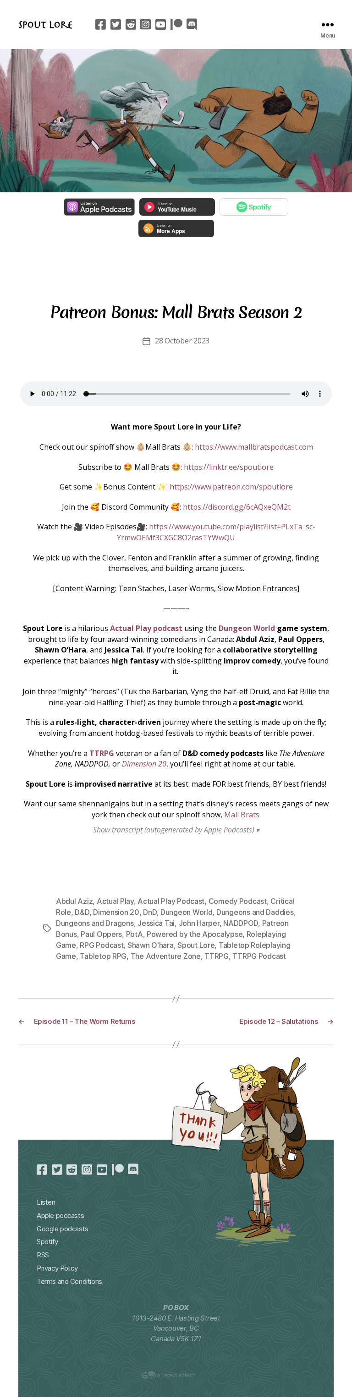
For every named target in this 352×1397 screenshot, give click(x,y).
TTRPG (101, 753)
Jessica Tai (156, 923)
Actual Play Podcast (171, 901)
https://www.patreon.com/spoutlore (231, 487)
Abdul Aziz (74, 901)
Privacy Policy (57, 1268)
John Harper (199, 923)
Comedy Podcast (238, 901)
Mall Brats (241, 815)
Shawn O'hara (150, 945)
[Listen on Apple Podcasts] (99, 207)
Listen (46, 1202)
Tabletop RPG (103, 956)
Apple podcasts (60, 1215)
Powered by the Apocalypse (194, 934)
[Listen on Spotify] (254, 207)
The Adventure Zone (166, 956)
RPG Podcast (101, 945)
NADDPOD (240, 923)
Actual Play (115, 901)
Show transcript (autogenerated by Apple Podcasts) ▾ (176, 830)
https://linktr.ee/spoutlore (229, 467)
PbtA (134, 934)
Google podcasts (62, 1228)
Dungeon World (247, 628)
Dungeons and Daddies (255, 912)
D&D (82, 912)
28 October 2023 (182, 341)
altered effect (176, 1375)
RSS (43, 1254)
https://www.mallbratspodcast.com (254, 447)
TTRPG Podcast (259, 956)
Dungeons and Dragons (95, 923)
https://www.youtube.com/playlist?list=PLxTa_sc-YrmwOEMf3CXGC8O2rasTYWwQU (216, 532)
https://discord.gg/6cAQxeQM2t (237, 507)
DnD (149, 912)
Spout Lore (45, 24)
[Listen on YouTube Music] (177, 207)
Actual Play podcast (146, 628)
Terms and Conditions (69, 1281)
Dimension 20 (144, 764)
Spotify (47, 1241)
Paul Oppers (101, 934)
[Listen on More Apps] (176, 228)
